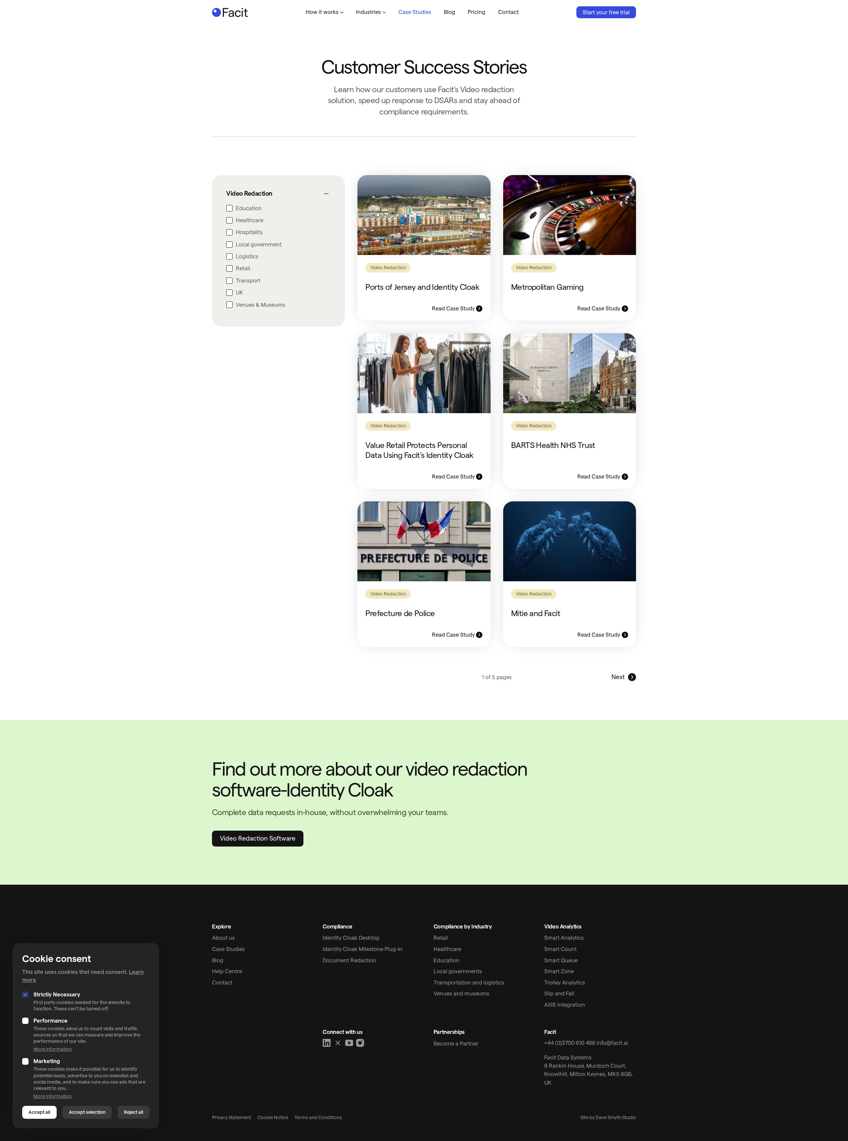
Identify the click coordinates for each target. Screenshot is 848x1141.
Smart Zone (559, 971)
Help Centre (227, 971)
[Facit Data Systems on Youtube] (349, 1042)
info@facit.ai (612, 1043)
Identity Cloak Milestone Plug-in (362, 949)
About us (223, 938)
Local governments (458, 971)
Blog (449, 12)
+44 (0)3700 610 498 (569, 1043)
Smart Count (560, 949)
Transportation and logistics (469, 982)
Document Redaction (349, 960)
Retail (441, 938)
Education (446, 960)
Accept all (39, 1112)
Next (618, 676)
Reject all (133, 1112)
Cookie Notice (272, 1117)
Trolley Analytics (564, 982)
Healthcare (447, 949)
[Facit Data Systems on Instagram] (360, 1042)
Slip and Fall (559, 993)
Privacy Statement (231, 1117)
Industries (368, 12)
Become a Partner (456, 1043)
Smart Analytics (564, 938)
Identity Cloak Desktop (351, 938)
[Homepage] (230, 12)
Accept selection (87, 1112)
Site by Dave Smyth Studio (608, 1117)
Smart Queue (561, 960)
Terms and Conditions (318, 1117)
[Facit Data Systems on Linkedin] (327, 1042)
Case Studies (414, 12)
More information (52, 1049)
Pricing (476, 12)
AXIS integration (564, 1005)
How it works (322, 12)
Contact (508, 12)
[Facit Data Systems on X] (338, 1042)
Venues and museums (461, 993)
